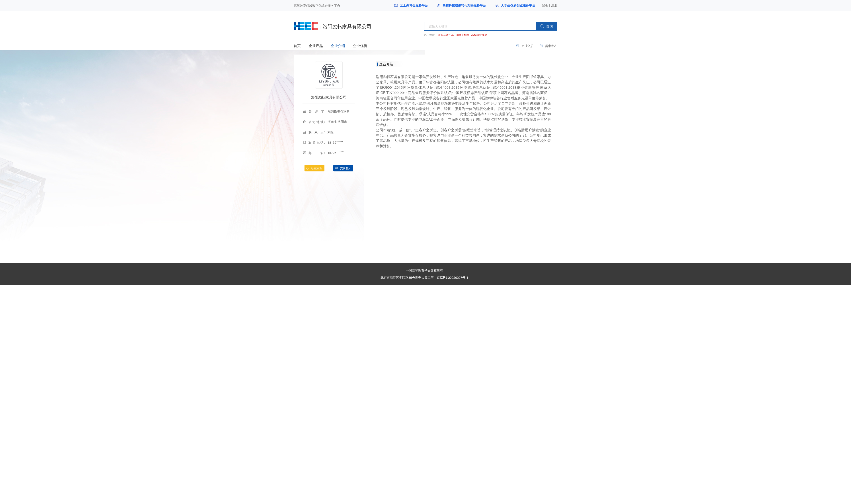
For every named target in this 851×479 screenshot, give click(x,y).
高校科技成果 (479, 35)
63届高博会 (462, 35)
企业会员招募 (446, 35)
